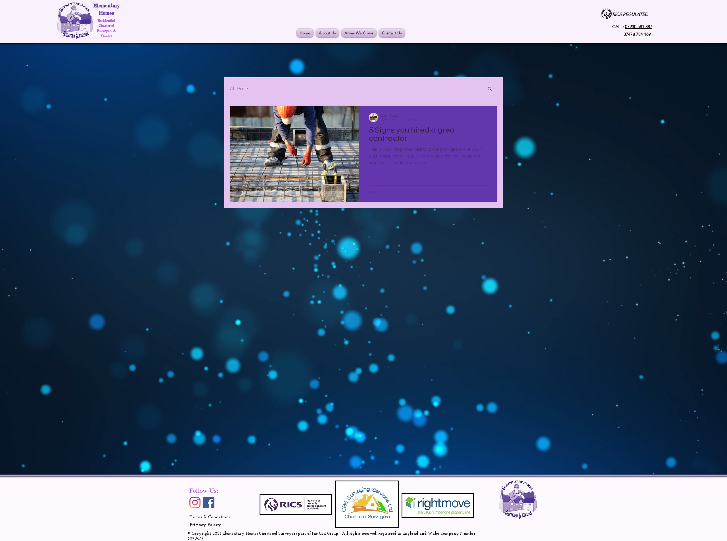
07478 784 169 (637, 34)
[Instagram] (194, 502)
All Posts (240, 88)
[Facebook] (208, 502)
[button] (489, 89)
